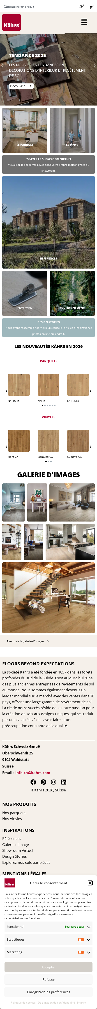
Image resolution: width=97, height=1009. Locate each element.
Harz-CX (13, 457)
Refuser (48, 979)
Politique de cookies (23, 1002)
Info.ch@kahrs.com (32, 772)
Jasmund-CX (45, 457)
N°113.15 (73, 401)
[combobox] (21, 6)
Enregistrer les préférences (48, 992)
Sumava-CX (74, 457)
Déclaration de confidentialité (56, 1002)
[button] (90, 883)
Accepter (49, 967)
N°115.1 (43, 401)
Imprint (81, 1002)
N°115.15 (14, 401)
